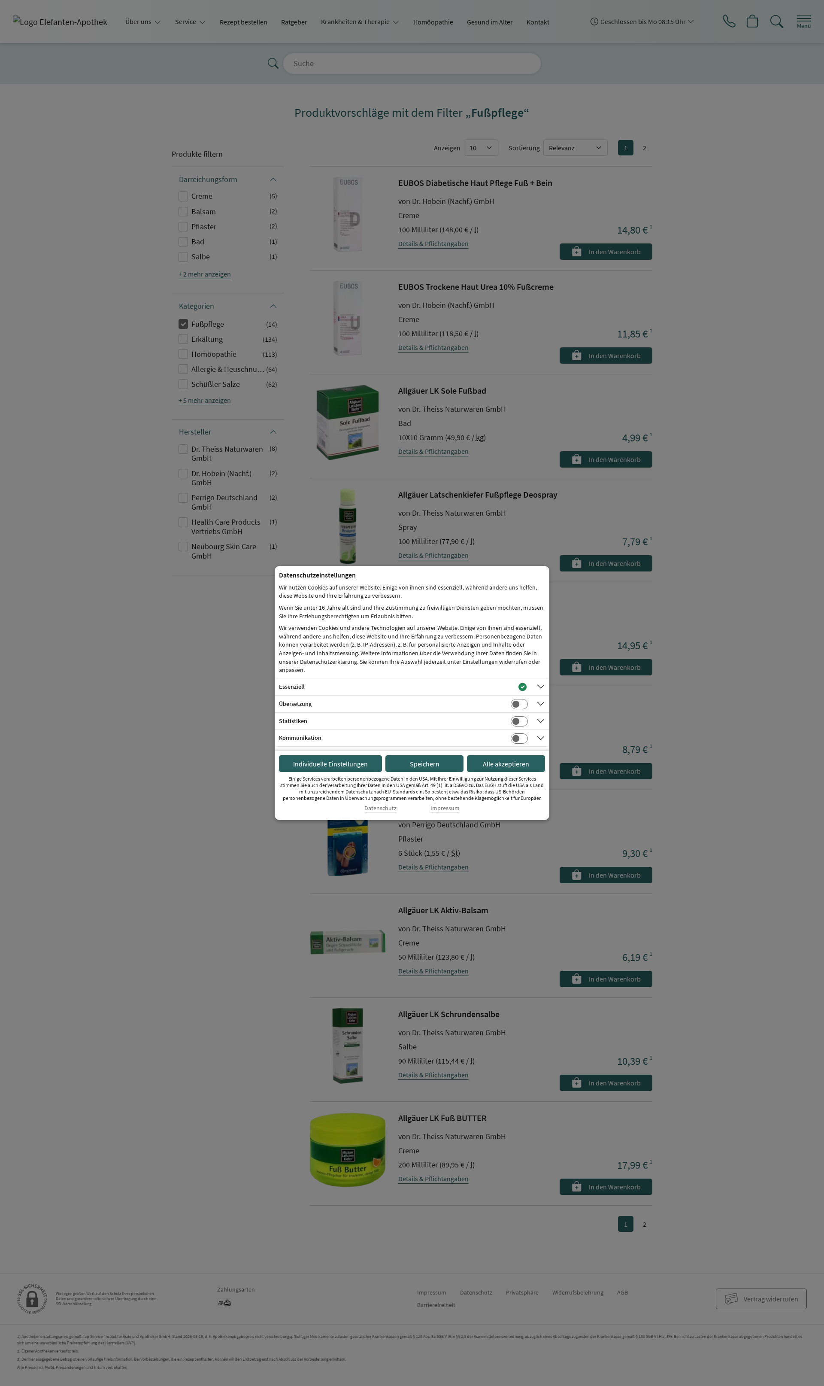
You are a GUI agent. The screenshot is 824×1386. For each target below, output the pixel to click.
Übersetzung (295, 704)
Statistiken (293, 721)
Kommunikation (300, 738)
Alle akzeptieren (506, 764)
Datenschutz (380, 808)
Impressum (445, 808)
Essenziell (292, 686)
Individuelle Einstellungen (330, 764)
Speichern (424, 764)
